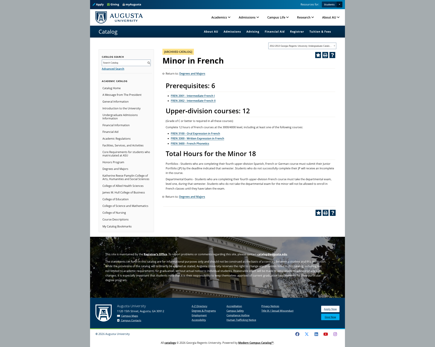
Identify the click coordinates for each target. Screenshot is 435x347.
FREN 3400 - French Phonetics (190, 143)
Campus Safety (235, 310)
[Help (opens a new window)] (332, 55)
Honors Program (113, 162)
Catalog (108, 31)
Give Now (330, 317)
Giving (114, 4)
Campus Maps (129, 315)
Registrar (297, 31)
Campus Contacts (130, 320)
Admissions (232, 31)
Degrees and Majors (115, 169)
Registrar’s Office (155, 254)
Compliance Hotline (238, 315)
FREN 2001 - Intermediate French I (193, 96)
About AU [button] (329, 17)
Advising (252, 31)
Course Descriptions (115, 219)
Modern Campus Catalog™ (256, 343)
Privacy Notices (270, 306)
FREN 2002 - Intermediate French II (193, 101)
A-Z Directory (199, 306)
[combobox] (302, 46)
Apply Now (330, 309)
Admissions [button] (247, 17)
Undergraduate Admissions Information (120, 116)
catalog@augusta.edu (272, 254)
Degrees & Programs (204, 310)
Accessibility (199, 320)
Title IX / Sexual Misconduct (277, 310)
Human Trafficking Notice (241, 320)
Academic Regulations (116, 138)
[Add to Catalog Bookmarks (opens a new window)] (318, 55)
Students (329, 4)
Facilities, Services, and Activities (123, 145)
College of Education (115, 199)
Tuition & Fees (320, 31)
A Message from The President (122, 95)
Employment (199, 315)
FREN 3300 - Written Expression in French (197, 138)
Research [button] (303, 17)
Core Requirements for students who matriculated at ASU (126, 153)
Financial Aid (275, 31)
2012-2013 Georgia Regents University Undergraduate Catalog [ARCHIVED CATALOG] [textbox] (301, 46)
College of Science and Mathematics (125, 206)
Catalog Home (111, 88)
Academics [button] (219, 17)
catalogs (170, 343)
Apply (99, 4)
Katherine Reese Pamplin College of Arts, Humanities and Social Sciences (125, 177)
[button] (339, 4)
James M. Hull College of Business (123, 192)
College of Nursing (114, 213)
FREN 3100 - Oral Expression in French (195, 133)
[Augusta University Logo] (119, 17)
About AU (211, 31)
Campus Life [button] (276, 17)
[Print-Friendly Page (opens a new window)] (325, 55)
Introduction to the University (121, 108)
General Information (115, 101)
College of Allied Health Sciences (123, 186)
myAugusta (133, 4)
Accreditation (234, 306)
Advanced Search (113, 69)
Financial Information (116, 125)
